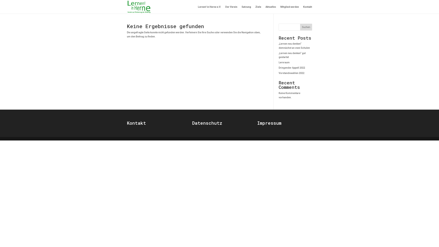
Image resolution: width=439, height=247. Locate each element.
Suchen (306, 27)
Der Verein (231, 7)
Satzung (246, 7)
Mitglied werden (289, 7)
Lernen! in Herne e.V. (209, 7)
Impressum (269, 123)
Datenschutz (207, 123)
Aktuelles (270, 7)
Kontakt (307, 7)
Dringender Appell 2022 (292, 67)
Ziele (258, 7)
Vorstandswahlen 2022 (291, 73)
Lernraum (284, 62)
